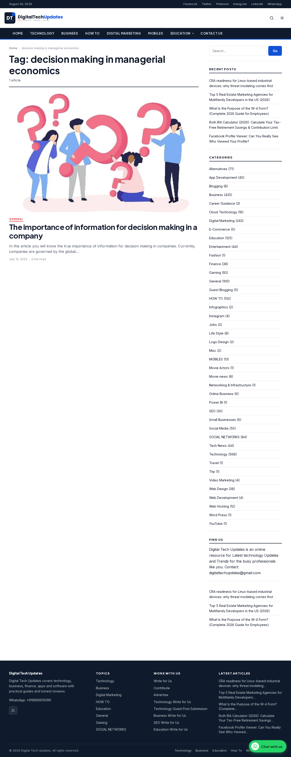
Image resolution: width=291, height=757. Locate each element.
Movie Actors (219, 368)
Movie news (218, 376)
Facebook (190, 4)
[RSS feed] (13, 710)
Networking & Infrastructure (230, 385)
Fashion (215, 255)
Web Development (223, 498)
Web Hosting (219, 506)
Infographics (218, 307)
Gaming (215, 272)
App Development (223, 177)
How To (92, 33)
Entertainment (220, 247)
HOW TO (216, 298)
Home (18, 33)
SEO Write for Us (166, 722)
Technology (42, 33)
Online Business (221, 394)
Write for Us (163, 681)
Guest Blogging (221, 290)
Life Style (216, 333)
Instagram (240, 4)
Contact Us (212, 33)
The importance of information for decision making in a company (103, 231)
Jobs (213, 325)
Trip (212, 471)
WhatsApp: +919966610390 (30, 700)
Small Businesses (222, 420)
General (16, 219)
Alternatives (218, 169)
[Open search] (271, 18)
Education (181, 33)
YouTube (216, 524)
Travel (214, 463)
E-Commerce (219, 229)
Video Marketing (221, 480)
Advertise (161, 695)
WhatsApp (275, 4)
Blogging (216, 186)
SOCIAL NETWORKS (224, 437)
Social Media (218, 428)
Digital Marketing (124, 33)
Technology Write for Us (172, 702)
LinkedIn (257, 4)
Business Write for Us (170, 715)
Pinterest (222, 4)
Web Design (218, 489)
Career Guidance (222, 203)
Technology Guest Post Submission (180, 709)
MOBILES (216, 359)
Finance (215, 264)
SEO (212, 411)
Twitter (207, 4)
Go (275, 51)
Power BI (216, 402)
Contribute (162, 688)
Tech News (218, 446)
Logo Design (219, 342)
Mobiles (155, 33)
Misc (212, 350)
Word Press (218, 515)
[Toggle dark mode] (282, 18)
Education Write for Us (171, 729)
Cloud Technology (223, 212)
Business (69, 33)
